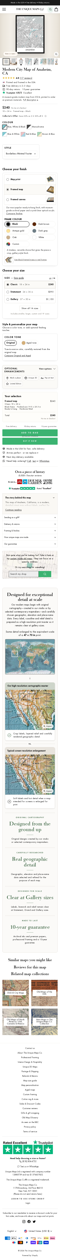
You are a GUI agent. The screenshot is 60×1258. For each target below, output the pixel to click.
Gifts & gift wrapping (30, 1113)
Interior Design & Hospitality (30, 1062)
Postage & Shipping (30, 1071)
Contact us (30, 1048)
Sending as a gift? (11, 517)
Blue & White (13, 134)
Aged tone (31, 343)
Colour (7, 122)
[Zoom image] (56, 54)
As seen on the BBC (30, 1122)
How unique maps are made (16, 537)
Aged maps (30, 1090)
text (34, 461)
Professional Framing (30, 1057)
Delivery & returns (12, 524)
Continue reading (13, 510)
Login (28, 1203)
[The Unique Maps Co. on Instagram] (23, 1231)
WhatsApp (44, 461)
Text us (23, 1166)
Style (7, 148)
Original (10, 343)
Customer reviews (30, 1108)
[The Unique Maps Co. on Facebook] (29, 1231)
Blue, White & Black (16, 127)
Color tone (12, 337)
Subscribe (50, 1224)
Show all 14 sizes (30, 308)
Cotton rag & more (30, 1099)
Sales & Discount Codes (30, 1104)
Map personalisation (30, 1085)
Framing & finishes (12, 531)
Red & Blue (31, 134)
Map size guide (30, 1081)
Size (29, 278)
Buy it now (30, 441)
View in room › (10, 54)
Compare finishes (14, 214)
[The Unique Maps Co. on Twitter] (34, 1231)
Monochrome (38, 127)
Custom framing (30, 1094)
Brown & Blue (48, 134)
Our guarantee (10, 544)
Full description (29, 100)
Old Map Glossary (30, 1118)
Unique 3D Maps (30, 1067)
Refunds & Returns (30, 1076)
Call (29, 461)
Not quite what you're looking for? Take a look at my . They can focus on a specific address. (30, 558)
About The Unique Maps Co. (30, 1053)
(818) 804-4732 (29, 1161)
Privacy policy (30, 1127)
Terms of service (30, 1132)
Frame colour (13, 219)
